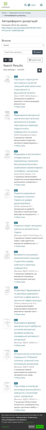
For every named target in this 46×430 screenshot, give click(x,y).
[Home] (5, 5)
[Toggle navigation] (41, 5)
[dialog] (23, 421)
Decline (31, 427)
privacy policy (28, 422)
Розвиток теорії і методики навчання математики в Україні (28, 229)
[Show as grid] (10, 60)
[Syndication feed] (39, 70)
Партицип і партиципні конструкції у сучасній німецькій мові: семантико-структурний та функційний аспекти (28, 86)
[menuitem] (28, 5)
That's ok (39, 427)
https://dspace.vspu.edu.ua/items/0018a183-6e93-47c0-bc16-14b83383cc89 (22, 29)
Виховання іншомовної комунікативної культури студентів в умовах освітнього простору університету (27, 261)
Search (38, 52)
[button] (19, 106)
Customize (5, 427)
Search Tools (36, 60)
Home (4, 13)
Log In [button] (33, 5)
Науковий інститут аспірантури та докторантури (20, 13)
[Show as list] (5, 60)
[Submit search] (25, 5)
